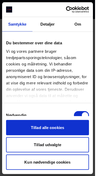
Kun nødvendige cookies (47, 162)
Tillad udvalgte (47, 144)
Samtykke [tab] (17, 24)
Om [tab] (77, 24)
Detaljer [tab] (47, 24)
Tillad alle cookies (47, 127)
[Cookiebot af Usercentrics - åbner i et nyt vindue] (67, 9)
